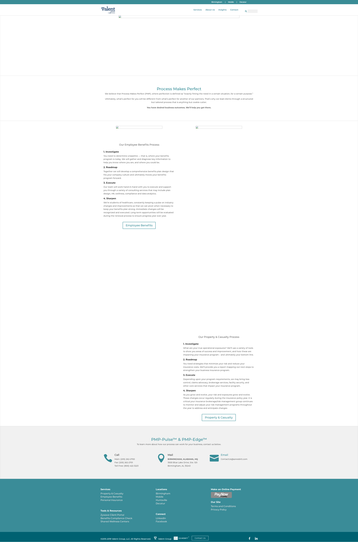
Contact (234, 10)
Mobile (232, 2)
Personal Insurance (112, 500)
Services (197, 10)
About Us (210, 10)
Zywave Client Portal (112, 515)
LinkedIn (161, 518)
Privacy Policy (219, 509)
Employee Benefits (139, 225)
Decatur (243, 2)
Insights (222, 10)
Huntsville (161, 500)
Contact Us (200, 538)
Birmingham (218, 2)
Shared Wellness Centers (115, 521)
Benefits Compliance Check (116, 518)
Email (224, 454)
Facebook (161, 521)
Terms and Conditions (223, 506)
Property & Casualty (219, 417)
